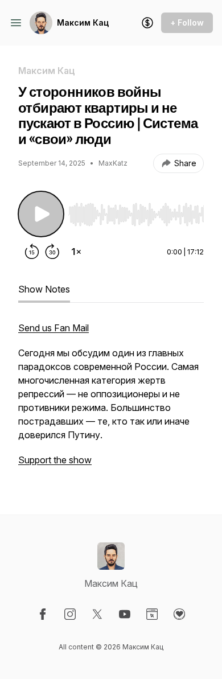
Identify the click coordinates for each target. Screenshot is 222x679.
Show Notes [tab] (44, 289)
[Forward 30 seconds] (52, 252)
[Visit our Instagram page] (70, 614)
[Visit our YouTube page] (124, 614)
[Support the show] (147, 23)
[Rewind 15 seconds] (32, 252)
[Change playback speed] (76, 252)
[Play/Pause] (41, 214)
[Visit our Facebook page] (42, 614)
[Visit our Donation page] (179, 614)
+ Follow (187, 22)
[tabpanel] (111, 399)
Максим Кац (83, 22)
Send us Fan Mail (53, 328)
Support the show (55, 460)
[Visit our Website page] (152, 614)
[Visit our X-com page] (97, 614)
